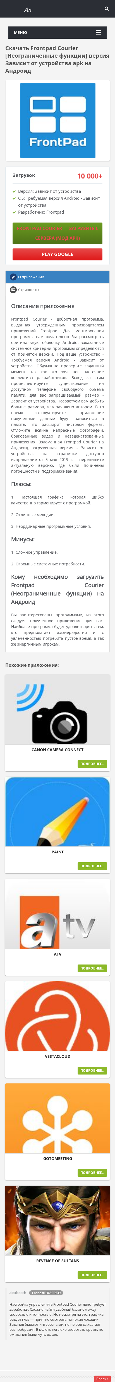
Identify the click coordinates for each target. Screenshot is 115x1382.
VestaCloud (57, 1056)
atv (57, 954)
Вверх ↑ (102, 1378)
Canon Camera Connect (57, 749)
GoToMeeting (57, 1158)
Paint (58, 851)
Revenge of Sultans (57, 1260)
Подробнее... (92, 763)
